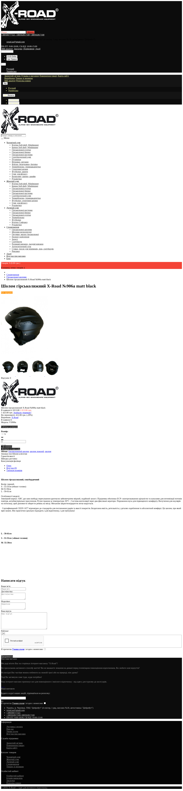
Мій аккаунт (10, 81)
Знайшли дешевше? (22, 412)
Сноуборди (17, 241)
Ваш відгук (6, 611)
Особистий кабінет (15, 776)
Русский (10, 69)
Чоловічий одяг (13, 142)
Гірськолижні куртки (21, 150)
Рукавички (17, 179)
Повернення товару (48, 76)
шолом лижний (37, 451)
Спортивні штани (20, 169)
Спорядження (12, 227)
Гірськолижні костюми (22, 155)
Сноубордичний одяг (21, 157)
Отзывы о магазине (30, 76)
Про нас (10, 729)
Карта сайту (63, 76)
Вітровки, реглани (20, 162)
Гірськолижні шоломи (22, 229)
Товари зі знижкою (24, 78)
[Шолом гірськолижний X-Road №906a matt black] (24, 356)
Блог (8, 258)
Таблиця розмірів (14, 470)
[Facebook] (1, 686)
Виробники (9, 78)
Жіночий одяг (12, 181)
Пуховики (16, 159)
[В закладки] (2, 444)
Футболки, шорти (20, 171)
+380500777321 (8, 35)
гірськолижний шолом (18, 451)
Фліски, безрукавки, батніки (25, 164)
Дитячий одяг (12, 208)
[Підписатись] (2, 701)
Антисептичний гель (21, 246)
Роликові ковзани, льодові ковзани (27, 244)
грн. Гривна (12, 59)
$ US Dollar (12, 56)
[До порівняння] (5, 444)
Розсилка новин (23, 81)
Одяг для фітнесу (19, 174)
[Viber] (3, 686)
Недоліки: (5, 601)
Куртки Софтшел (19, 222)
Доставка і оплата (14, 727)
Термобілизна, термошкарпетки (26, 167)
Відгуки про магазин (16, 256)
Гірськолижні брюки (21, 152)
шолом (48, 451)
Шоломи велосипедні (21, 232)
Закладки (10, 780)
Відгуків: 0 (6, 378)
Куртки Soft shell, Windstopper (25, 145)
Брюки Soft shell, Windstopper (25, 147)
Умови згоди (12, 731)
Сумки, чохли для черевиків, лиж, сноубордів (33, 249)
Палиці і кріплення (20, 237)
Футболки (16, 220)
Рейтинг (5, 631)
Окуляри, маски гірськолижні (25, 234)
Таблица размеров (9, 427)
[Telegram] (2, 686)
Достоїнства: (7, 591)
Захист (15, 239)
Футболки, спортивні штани (25, 200)
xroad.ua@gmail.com (15, 42)
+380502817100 (23, 35)
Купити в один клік (10, 449)
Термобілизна (18, 217)
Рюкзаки (16, 251)
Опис (8, 465)
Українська (11, 71)
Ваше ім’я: (6, 586)
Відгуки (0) (11, 468)
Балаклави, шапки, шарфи (24, 176)
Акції (8, 254)
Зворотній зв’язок (12, 76)
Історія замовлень (14, 778)
